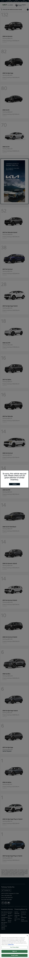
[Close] (27, 935)
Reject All (14, 951)
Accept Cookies (14, 955)
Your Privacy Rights (14, 947)
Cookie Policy (11, 944)
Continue (14, 484)
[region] (14, 946)
